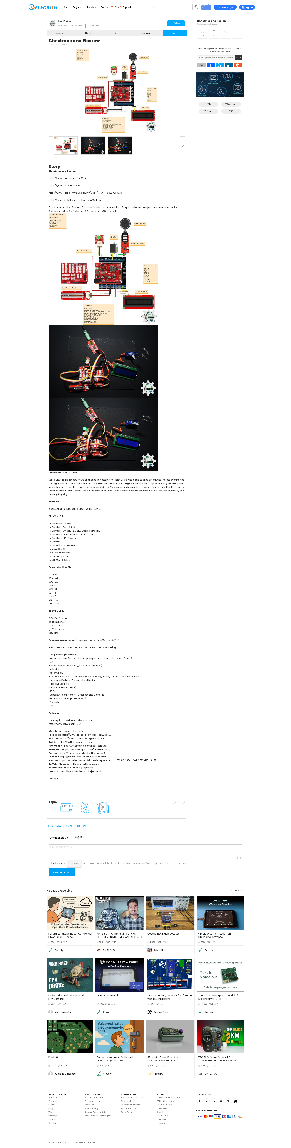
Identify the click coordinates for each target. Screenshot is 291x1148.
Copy (238, 58)
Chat (117, 7)
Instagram (228, 1101)
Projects (77, 7)
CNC (231, 111)
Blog (50, 1108)
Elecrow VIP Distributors (132, 1097)
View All (178, 801)
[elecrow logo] (43, 7)
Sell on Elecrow (128, 1108)
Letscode (161, 1123)
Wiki (50, 1112)
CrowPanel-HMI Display (168, 1097)
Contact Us (53, 1101)
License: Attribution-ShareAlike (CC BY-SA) (66, 826)
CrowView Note (164, 1104)
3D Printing (208, 111)
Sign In (249, 7)
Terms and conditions (95, 1101)
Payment (89, 1104)
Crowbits (161, 1119)
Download (146, 33)
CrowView (162, 1108)
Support (127, 7)
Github (51, 1119)
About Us (52, 1097)
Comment (175, 33)
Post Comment (61, 872)
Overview (59, 33)
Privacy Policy (91, 1108)
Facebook (200, 1101)
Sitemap (52, 1115)
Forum (51, 1104)
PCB (209, 104)
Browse (74, 863)
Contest (105, 7)
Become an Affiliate (130, 1104)
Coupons (53, 1123)
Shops (67, 7)
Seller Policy (127, 1112)
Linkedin (214, 1101)
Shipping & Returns (94, 1097)
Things (88, 33)
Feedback (92, 7)
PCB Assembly (231, 104)
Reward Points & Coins (96, 1112)
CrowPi (160, 1112)
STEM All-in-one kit (166, 1101)
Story (117, 33)
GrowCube (162, 1115)
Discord (235, 1101)
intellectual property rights (98, 1115)
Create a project (225, 7)
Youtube (221, 1101)
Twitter (207, 1101)
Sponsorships (128, 1101)
